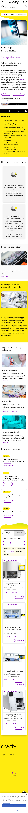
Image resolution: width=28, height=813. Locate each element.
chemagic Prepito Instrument (13, 715)
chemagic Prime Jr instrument (13, 671)
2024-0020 (13, 589)
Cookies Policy (6, 803)
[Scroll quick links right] (25, 111)
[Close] (26, 794)
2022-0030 (13, 720)
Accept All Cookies (14, 805)
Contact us (6, 94)
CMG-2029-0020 (15, 676)
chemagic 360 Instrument (12, 584)
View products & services (9, 57)
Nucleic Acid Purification (13, 14)
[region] (14, 803)
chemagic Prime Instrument (12, 627)
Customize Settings (14, 810)
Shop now (14, 411)
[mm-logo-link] (14, 2)
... (2, 14)
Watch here (14, 200)
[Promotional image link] (14, 105)
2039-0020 (13, 633)
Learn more (4, 276)
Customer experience (17, 111)
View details (18, 597)
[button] (23, 2)
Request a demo (18, 94)
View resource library (11, 58)
